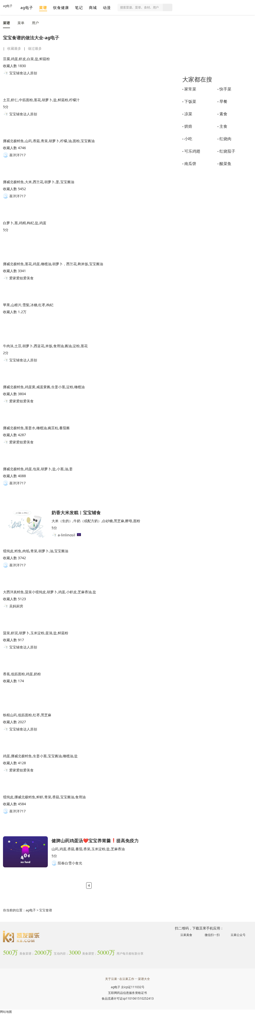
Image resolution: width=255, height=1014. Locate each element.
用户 (35, 22)
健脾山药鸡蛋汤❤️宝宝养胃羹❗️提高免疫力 (95, 840)
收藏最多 (14, 48)
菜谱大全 (144, 979)
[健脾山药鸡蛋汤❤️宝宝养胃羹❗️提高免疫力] (25, 851)
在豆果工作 (126, 979)
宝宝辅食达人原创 (22, 73)
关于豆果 (111, 979)
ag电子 (7, 6)
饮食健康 (61, 7)
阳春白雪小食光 (69, 863)
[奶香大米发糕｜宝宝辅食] (25, 523)
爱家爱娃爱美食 (21, 278)
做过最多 (35, 48)
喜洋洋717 (17, 155)
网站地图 (6, 1012)
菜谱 (43, 7)
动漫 (107, 7)
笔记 (79, 7)
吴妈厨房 (15, 606)
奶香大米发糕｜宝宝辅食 (76, 512)
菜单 (20, 22)
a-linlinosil (66, 535)
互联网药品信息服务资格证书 (127, 993)
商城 (93, 7)
